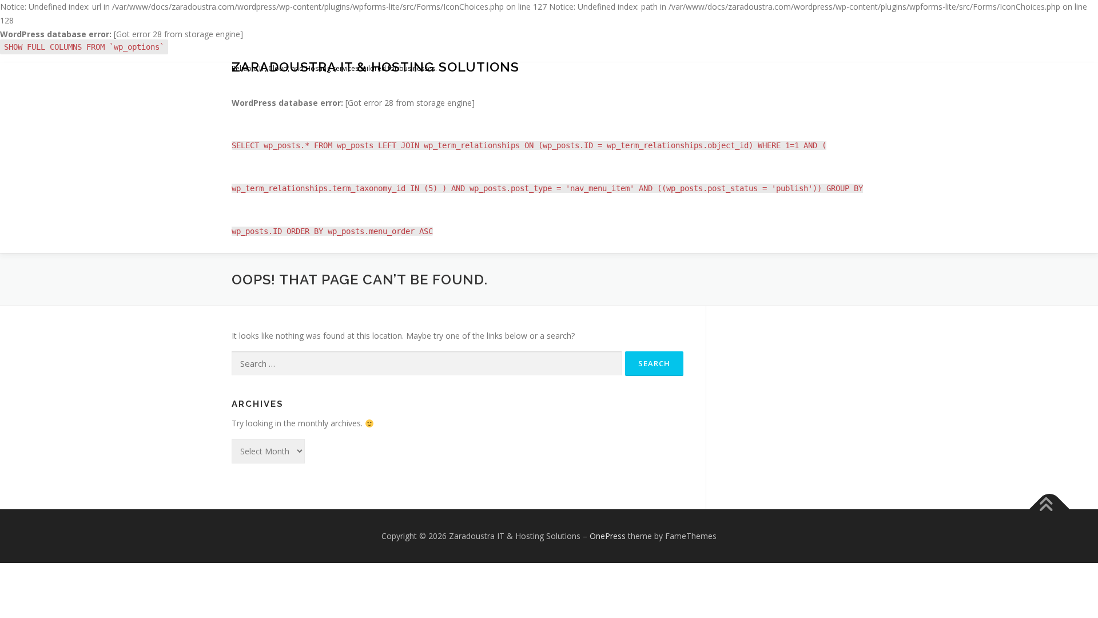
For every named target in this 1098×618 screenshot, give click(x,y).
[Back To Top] (1049, 509)
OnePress (608, 535)
